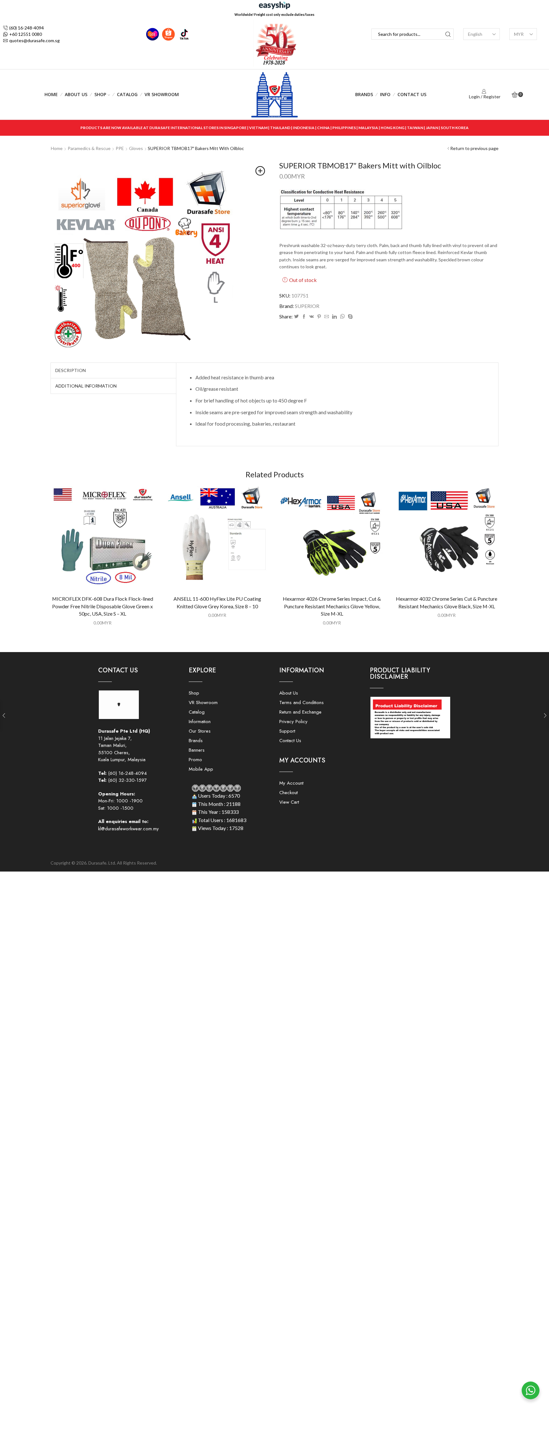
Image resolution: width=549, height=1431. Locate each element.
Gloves (136, 148)
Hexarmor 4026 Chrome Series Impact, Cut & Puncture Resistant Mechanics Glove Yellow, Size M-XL (332, 606)
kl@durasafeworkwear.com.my (128, 828)
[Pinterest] (319, 316)
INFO (385, 94)
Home (51, 94)
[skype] (349, 316)
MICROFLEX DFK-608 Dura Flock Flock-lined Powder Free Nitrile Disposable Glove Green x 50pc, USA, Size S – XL (102, 606)
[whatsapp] (342, 316)
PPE (120, 148)
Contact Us (411, 94)
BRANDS (364, 94)
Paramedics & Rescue (89, 148)
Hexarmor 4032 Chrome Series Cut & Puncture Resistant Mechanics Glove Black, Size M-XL (446, 602)
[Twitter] (296, 316)
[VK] (311, 316)
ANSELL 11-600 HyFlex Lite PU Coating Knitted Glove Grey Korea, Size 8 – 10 (217, 602)
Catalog (127, 94)
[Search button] (448, 34)
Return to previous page (474, 148)
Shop (100, 94)
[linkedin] (334, 316)
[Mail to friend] (326, 316)
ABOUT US (76, 94)
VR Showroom (162, 94)
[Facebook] (304, 316)
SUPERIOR (307, 306)
